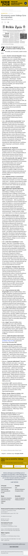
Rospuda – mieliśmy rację (12, 453)
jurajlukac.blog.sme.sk (8, 340)
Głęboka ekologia (4, 489)
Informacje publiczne (5, 491)
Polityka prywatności (19, 499)
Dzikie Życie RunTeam (6, 499)
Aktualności (11, 9)
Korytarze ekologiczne (20, 489)
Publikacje (3, 501)
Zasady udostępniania (20, 498)
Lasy (16, 487)
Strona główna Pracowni (6, 487)
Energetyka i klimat (19, 491)
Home (7, 9)
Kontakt (2, 492)
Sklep (2, 503)
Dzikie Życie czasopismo (6, 498)
